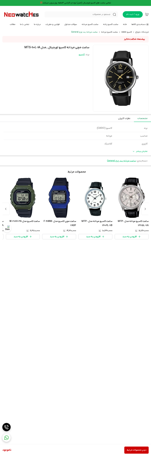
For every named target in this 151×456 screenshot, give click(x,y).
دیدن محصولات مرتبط (136, 450)
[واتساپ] (6, 438)
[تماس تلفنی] (6, 427)
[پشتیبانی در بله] (7, 228)
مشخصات (142, 118)
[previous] (145, 209)
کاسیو (82, 54)
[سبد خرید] (147, 14)
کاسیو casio (126, 32)
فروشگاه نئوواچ (142, 32)
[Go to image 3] (117, 108)
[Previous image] (97, 78)
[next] (5, 209)
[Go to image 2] (119, 108)
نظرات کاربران (124, 118)
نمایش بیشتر (141, 151)
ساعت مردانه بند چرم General (84, 32)
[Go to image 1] (123, 108)
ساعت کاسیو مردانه (109, 32)
